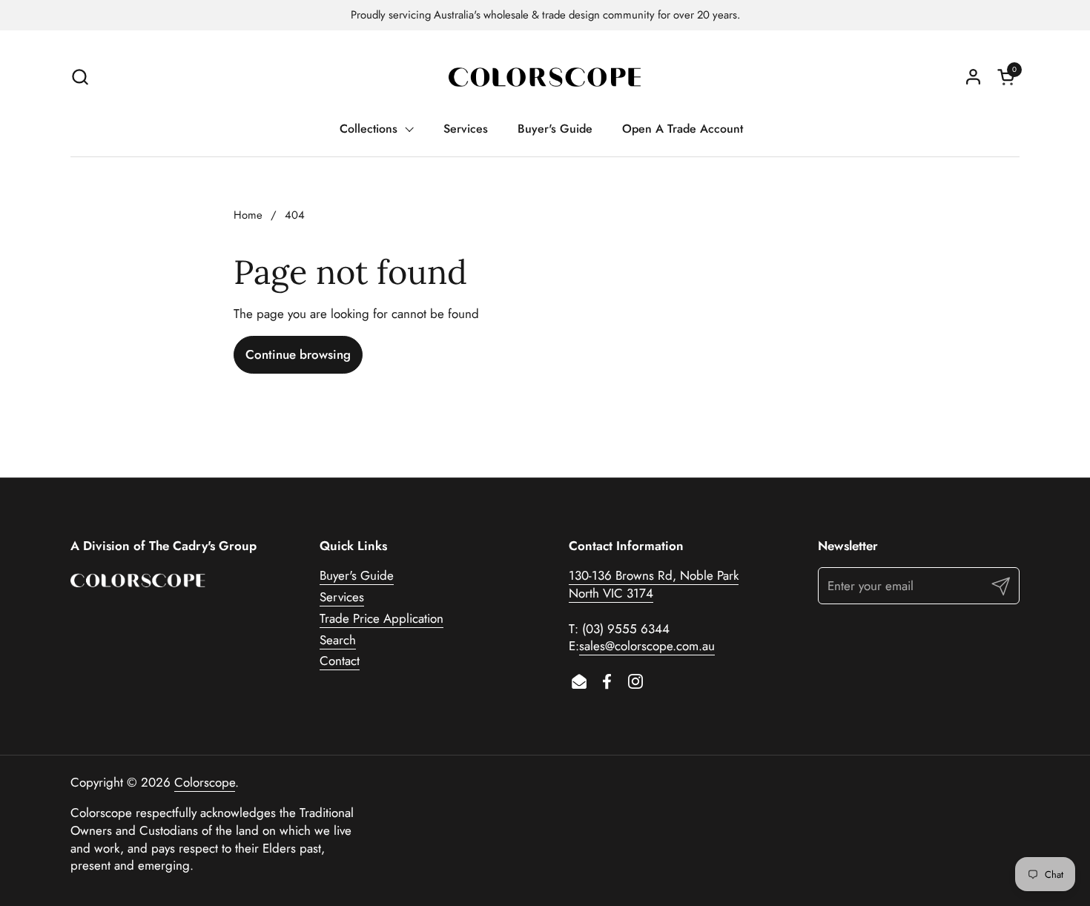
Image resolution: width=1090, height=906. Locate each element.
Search (338, 640)
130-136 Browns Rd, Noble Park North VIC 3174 (654, 584)
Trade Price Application (381, 618)
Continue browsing (298, 354)
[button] (79, 76)
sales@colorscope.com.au (647, 646)
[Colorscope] (545, 77)
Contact (340, 660)
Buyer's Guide (357, 575)
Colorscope (204, 782)
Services (342, 597)
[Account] (973, 76)
